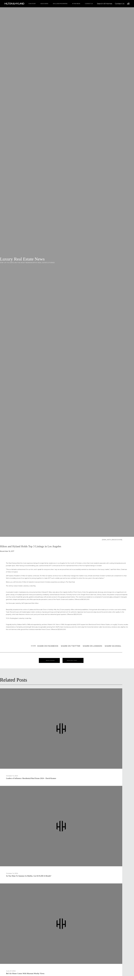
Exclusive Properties (60, 3)
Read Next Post (72, 660)
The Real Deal (10, 563)
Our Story (32, 3)
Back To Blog (50, 660)
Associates (44, 3)
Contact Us (89, 3)
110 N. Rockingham (12, 618)
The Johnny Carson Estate (14, 586)
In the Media (76, 3)
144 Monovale (10, 603)
